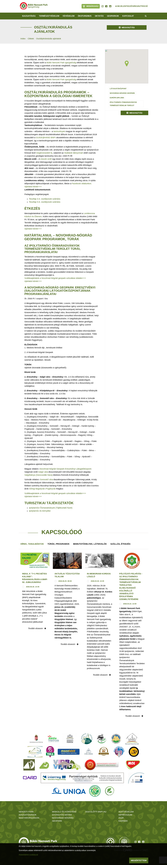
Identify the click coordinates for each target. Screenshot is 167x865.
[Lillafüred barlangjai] (44, 765)
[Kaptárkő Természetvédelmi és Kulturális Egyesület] (116, 738)
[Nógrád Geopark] (87, 738)
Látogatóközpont (118, 88)
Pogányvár (51, 489)
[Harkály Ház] (29, 765)
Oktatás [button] (99, 16)
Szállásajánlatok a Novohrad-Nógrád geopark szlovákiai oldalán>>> (55, 278)
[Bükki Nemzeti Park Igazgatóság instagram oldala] (102, 6)
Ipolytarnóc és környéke (40, 511)
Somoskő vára (46, 479)
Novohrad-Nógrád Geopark (122, 93)
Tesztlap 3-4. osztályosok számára (44, 199)
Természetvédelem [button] (49, 16)
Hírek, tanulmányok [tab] (32, 544)
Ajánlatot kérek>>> (33, 186)
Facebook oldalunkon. (82, 183)
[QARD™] (30, 778)
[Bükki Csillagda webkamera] (113, 5)
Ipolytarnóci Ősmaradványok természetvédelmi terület (123, 103)
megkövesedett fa (44, 153)
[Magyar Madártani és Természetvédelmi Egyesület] (101, 738)
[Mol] (133, 765)
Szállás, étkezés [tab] (120, 544)
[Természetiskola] (35, 751)
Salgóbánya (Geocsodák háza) (38, 475)
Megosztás (128, 27)
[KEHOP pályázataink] (136, 778)
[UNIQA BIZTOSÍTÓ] (69, 791)
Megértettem (139, 860)
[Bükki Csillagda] (88, 751)
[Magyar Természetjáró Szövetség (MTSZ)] (95, 791)
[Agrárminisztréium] (36, 738)
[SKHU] (82, 778)
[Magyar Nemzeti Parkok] (69, 738)
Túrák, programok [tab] (58, 544)
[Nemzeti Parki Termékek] (132, 738)
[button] (127, 63)
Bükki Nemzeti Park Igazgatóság (61, 62)
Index (22, 38)
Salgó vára (43, 472)
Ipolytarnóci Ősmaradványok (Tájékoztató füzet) (50, 508)
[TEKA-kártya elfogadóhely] (50, 751)
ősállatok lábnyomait (73, 153)
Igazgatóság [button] (29, 16)
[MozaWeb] (69, 751)
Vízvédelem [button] (68, 16)
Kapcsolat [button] (128, 16)
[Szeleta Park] (134, 751)
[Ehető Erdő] (109, 791)
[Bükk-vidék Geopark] (119, 751)
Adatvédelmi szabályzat (28, 855)
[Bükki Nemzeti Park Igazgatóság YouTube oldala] (110, 6)
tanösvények (59, 131)
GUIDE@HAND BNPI (46, 137)
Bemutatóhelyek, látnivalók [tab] (90, 544)
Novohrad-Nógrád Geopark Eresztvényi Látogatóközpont (65, 469)
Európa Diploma (117, 98)
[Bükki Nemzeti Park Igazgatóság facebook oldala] (106, 6)
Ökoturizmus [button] (84, 16)
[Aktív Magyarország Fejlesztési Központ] (53, 738)
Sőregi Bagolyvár (37, 489)
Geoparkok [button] (113, 16)
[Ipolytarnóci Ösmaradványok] (104, 751)
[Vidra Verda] (67, 765)
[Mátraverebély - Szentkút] (101, 765)
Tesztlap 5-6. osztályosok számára (44, 202)
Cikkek (31, 38)
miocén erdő (46, 159)
